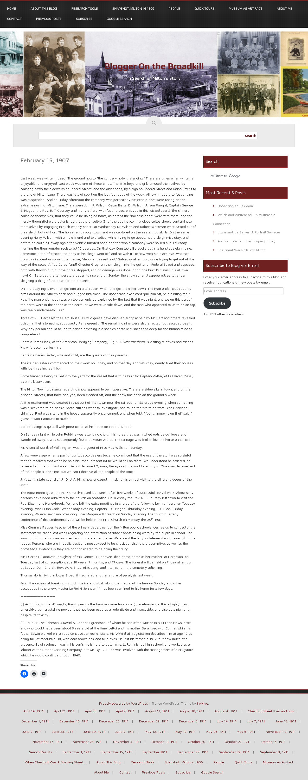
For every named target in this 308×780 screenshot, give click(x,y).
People (174, 8)
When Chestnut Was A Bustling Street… (55, 762)
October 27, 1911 (238, 742)
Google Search (119, 18)
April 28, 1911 (95, 711)
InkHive (202, 703)
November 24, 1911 (88, 742)
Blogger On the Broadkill (154, 66)
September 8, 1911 (274, 752)
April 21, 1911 (64, 711)
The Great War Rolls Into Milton (241, 250)
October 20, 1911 (201, 742)
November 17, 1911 (47, 742)
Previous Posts (49, 18)
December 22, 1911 (113, 721)
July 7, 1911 (256, 721)
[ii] (98, 588)
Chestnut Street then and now (271, 711)
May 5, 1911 (246, 731)
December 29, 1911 (153, 721)
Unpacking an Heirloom (235, 206)
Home (11, 8)
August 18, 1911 (192, 711)
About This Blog (44, 8)
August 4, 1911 (226, 711)
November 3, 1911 (127, 742)
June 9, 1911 (124, 731)
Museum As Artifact (245, 8)
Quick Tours (204, 8)
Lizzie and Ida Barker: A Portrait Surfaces (249, 232)
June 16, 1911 (286, 721)
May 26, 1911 (216, 731)
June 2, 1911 (31, 731)
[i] (98, 323)
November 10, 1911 (280, 731)
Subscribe (84, 18)
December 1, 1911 (35, 721)
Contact (14, 18)
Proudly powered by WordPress (123, 703)
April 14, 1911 (33, 711)
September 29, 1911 (234, 752)
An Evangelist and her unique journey (247, 241)
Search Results (40, 752)
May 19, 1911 (185, 731)
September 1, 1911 (77, 752)
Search (250, 136)
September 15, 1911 (117, 752)
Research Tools (84, 8)
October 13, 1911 (164, 742)
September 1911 (154, 752)
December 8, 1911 (192, 721)
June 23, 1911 (62, 731)
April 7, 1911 (125, 711)
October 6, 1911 (273, 742)
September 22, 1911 (193, 752)
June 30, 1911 (94, 731)
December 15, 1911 (74, 721)
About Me (284, 8)
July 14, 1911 (227, 721)
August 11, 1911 (157, 711)
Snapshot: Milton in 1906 (133, 8)
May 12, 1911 (155, 731)
